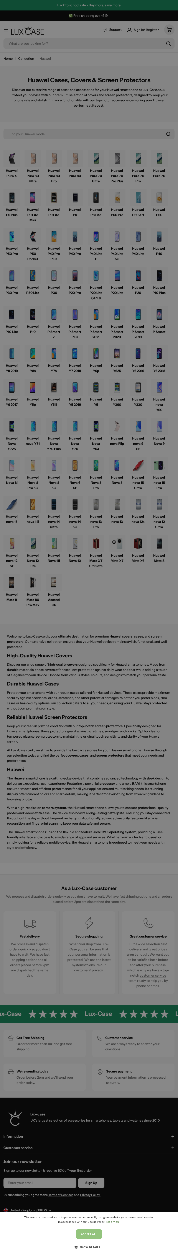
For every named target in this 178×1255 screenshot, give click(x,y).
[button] (89, 1247)
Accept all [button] (89, 1234)
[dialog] (89, 1233)
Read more (113, 1222)
